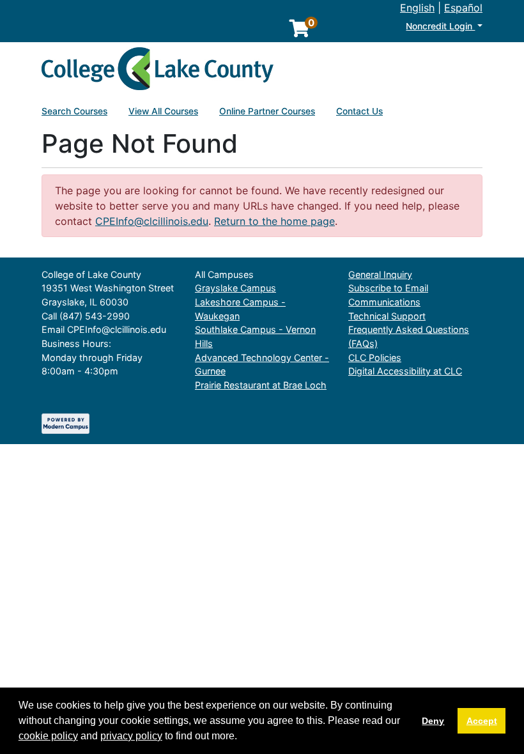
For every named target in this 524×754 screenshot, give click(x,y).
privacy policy (131, 735)
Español (463, 7)
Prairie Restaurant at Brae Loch (261, 385)
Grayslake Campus (235, 287)
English (417, 7)
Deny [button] (433, 721)
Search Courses (74, 111)
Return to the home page (274, 221)
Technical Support (387, 316)
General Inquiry (380, 274)
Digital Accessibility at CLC (405, 370)
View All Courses (163, 111)
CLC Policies (374, 357)
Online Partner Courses (267, 111)
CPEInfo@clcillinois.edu (151, 221)
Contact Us (359, 111)
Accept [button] (481, 721)
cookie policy (48, 735)
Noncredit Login (440, 26)
